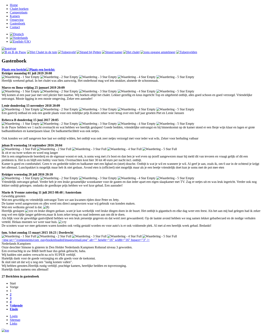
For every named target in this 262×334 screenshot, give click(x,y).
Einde (14, 309)
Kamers (15, 16)
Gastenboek (17, 23)
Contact (15, 27)
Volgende (16, 305)
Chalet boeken (19, 8)
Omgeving (17, 20)
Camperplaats (18, 12)
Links (13, 323)
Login (14, 316)
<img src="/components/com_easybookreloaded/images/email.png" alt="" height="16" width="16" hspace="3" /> (76, 240)
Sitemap (15, 320)
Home (14, 5)
